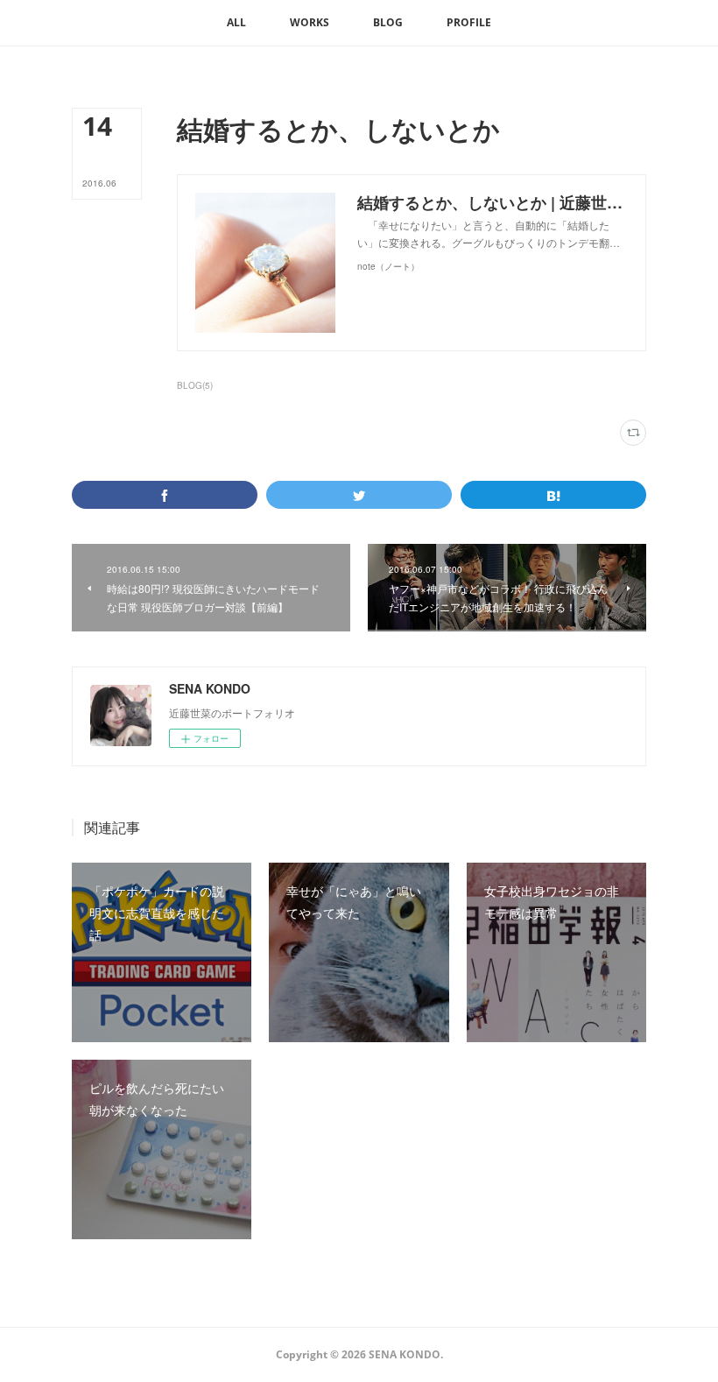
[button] (236, 23)
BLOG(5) (195, 385)
